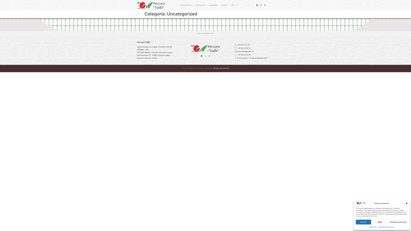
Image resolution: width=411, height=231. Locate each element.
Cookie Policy (373, 227)
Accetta (363, 222)
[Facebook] (257, 5)
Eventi (224, 5)
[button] (407, 203)
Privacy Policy (197, 68)
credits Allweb (208, 68)
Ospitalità (213, 5)
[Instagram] (265, 5)
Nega (380, 222)
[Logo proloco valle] (153, 5)
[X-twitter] (261, 5)
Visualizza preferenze (398, 222)
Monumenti (200, 5)
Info (233, 5)
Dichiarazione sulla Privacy (386, 227)
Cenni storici (185, 5)
